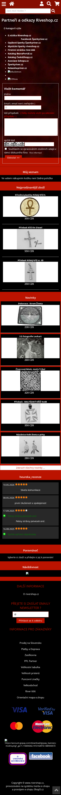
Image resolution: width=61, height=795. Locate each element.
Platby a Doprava (30, 649)
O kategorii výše (12, 28)
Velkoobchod (30, 685)
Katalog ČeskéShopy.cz (20, 57)
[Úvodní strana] (12, 4)
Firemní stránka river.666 (21, 49)
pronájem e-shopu (23, 789)
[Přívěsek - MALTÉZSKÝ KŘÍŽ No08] (30, 413)
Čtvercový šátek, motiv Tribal (30, 369)
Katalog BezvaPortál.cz (20, 53)
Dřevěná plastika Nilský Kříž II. (30, 194)
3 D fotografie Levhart (30, 336)
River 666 (30, 691)
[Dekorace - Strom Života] (30, 315)
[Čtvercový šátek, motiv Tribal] (30, 381)
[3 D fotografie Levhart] (30, 348)
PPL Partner (30, 661)
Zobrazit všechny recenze (15, 541)
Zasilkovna (30, 655)
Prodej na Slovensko (30, 643)
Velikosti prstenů (31, 673)
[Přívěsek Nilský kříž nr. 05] (30, 272)
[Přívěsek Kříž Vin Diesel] (30, 239)
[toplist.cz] (30, 573)
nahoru (56, 790)
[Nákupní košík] (57, 4)
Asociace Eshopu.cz (18, 60)
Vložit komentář (14, 89)
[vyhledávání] (49, 4)
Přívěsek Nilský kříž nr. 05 (30, 260)
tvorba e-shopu (42, 786)
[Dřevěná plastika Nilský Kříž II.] (30, 206)
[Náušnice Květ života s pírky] (30, 446)
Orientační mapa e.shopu (30, 697)
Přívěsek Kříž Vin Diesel (30, 227)
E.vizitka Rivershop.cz (19, 35)
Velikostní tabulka (30, 667)
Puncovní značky (31, 679)
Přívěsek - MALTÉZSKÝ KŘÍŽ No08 (30, 401)
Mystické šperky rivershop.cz (23, 46)
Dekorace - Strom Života (30, 303)
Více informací (35, 152)
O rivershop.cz (31, 594)
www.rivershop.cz (34, 782)
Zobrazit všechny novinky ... (30, 467)
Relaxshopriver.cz (17, 68)
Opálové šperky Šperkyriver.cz (24, 42)
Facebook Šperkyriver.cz (33, 39)
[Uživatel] (41, 4)
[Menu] (4, 4)
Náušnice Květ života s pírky (30, 434)
